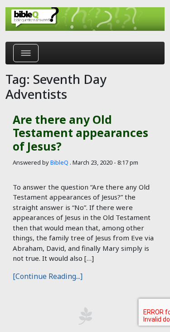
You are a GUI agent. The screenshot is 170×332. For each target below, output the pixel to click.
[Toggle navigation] (26, 53)
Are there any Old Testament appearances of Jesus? (80, 133)
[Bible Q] (85, 19)
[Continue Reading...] (48, 276)
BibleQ (59, 162)
